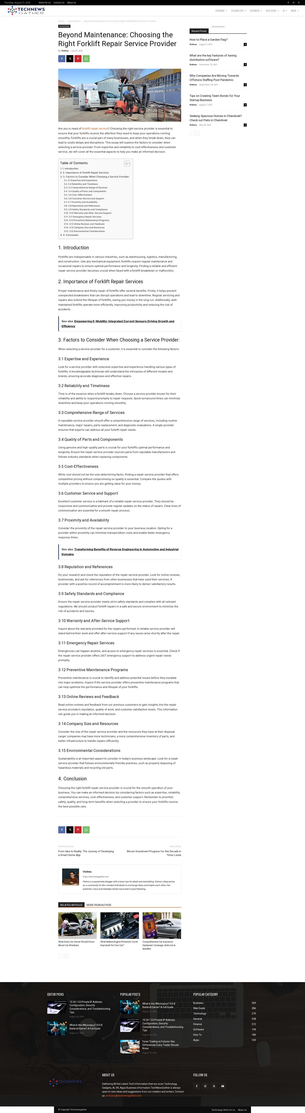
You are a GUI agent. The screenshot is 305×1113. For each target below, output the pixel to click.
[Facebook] (288, 3)
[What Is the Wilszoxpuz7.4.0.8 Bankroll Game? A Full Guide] (57, 1028)
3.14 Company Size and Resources (86, 227)
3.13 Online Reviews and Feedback (86, 224)
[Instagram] (293, 3)
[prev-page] (60, 956)
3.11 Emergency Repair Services (85, 216)
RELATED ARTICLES (71, 905)
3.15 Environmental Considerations (87, 231)
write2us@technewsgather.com (123, 1095)
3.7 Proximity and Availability (82, 202)
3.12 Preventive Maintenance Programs (89, 220)
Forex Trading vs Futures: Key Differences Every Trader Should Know (160, 1045)
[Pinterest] (78, 58)
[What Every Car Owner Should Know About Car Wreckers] (77, 925)
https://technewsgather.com (96, 876)
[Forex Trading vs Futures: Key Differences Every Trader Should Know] (130, 1046)
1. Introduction (70, 168)
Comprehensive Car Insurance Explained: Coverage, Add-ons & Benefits (159, 945)
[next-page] (66, 956)
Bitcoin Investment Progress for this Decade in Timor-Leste (154, 853)
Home (61, 21)
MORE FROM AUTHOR (99, 905)
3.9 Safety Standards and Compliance (87, 209)
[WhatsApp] (86, 58)
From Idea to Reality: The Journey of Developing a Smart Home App (86, 853)
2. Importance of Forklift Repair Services (86, 172)
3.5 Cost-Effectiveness (80, 194)
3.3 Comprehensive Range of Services (87, 187)
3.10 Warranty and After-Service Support (90, 213)
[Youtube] (222, 1086)
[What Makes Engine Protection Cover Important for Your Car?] (119, 925)
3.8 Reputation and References (84, 205)
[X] (299, 3)
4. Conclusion (71, 235)
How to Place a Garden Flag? (209, 39)
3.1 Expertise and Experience (82, 180)
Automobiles (74, 21)
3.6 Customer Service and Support (86, 198)
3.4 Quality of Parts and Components (87, 191)
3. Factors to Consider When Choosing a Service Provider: (96, 176)
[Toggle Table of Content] (125, 164)
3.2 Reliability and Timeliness (83, 184)
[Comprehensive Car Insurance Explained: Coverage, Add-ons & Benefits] (162, 925)
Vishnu (65, 50)
